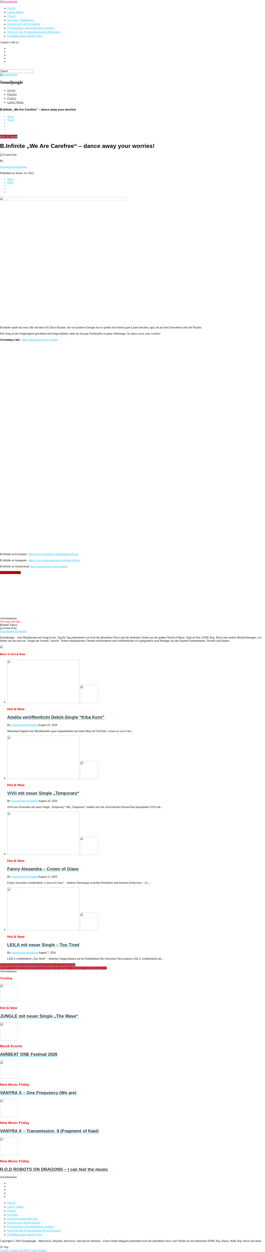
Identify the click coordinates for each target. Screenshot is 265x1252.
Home (11, 8)
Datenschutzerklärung (22, 1219)
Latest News (15, 12)
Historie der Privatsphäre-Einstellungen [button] (34, 32)
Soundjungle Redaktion (13, 166)
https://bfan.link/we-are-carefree (40, 339)
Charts (11, 16)
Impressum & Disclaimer (24, 24)
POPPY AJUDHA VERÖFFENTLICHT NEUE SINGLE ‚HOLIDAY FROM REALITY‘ (53, 968)
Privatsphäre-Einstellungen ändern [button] (31, 28)
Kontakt (12, 1215)
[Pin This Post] (136, 126)
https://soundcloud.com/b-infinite (49, 566)
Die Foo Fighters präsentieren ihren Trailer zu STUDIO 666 (37, 964)
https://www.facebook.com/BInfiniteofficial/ (53, 554)
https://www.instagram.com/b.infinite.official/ (54, 560)
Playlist (12, 94)
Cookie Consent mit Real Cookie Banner (23, 1250)
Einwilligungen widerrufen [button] (24, 36)
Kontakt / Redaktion (20, 20)
